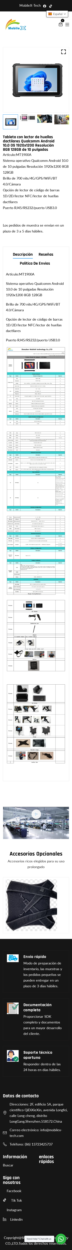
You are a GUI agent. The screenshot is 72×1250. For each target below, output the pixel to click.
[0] (60, 25)
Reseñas (46, 254)
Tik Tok (16, 1200)
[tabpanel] (44, 118)
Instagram (14, 1210)
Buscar (8, 1165)
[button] (57, 14)
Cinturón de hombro (23, 926)
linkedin (16, 1219)
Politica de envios (35, 263)
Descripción (23, 254)
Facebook (14, 1191)
